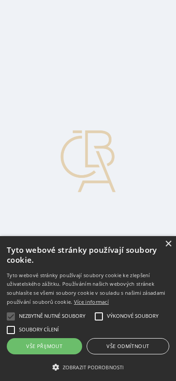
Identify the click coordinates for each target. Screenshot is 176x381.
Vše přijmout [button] (44, 346)
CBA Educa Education (54, 27)
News (30, 11)
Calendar (34, 60)
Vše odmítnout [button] (128, 346)
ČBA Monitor (41, 19)
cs (10, 76)
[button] (88, 366)
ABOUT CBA (43, 35)
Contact (33, 43)
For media (36, 52)
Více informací (91, 301)
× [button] (168, 244)
